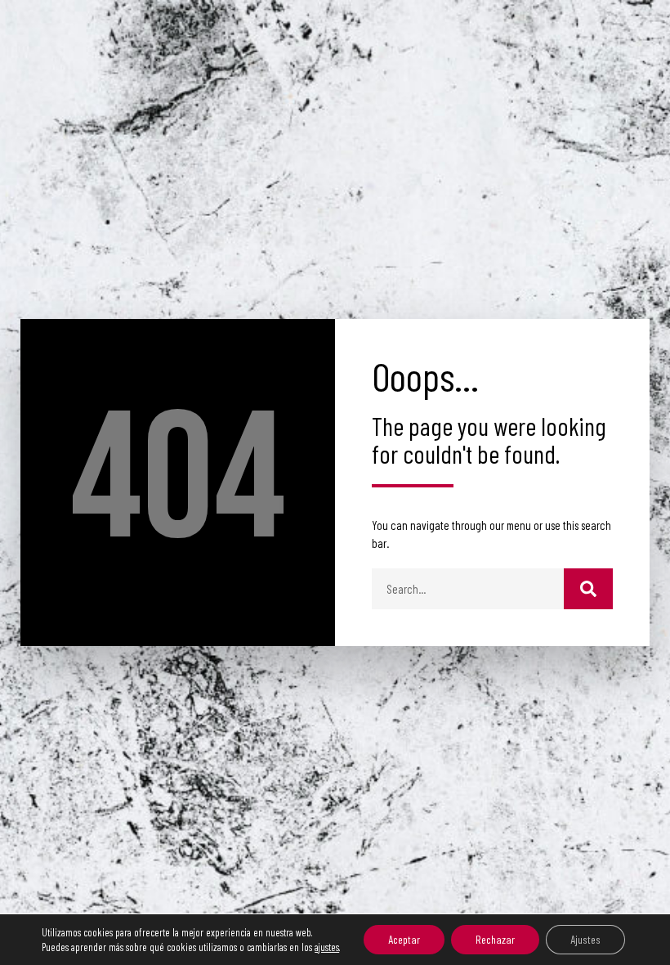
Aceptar (404, 939)
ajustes (327, 947)
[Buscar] (588, 588)
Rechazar (495, 939)
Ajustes (585, 939)
